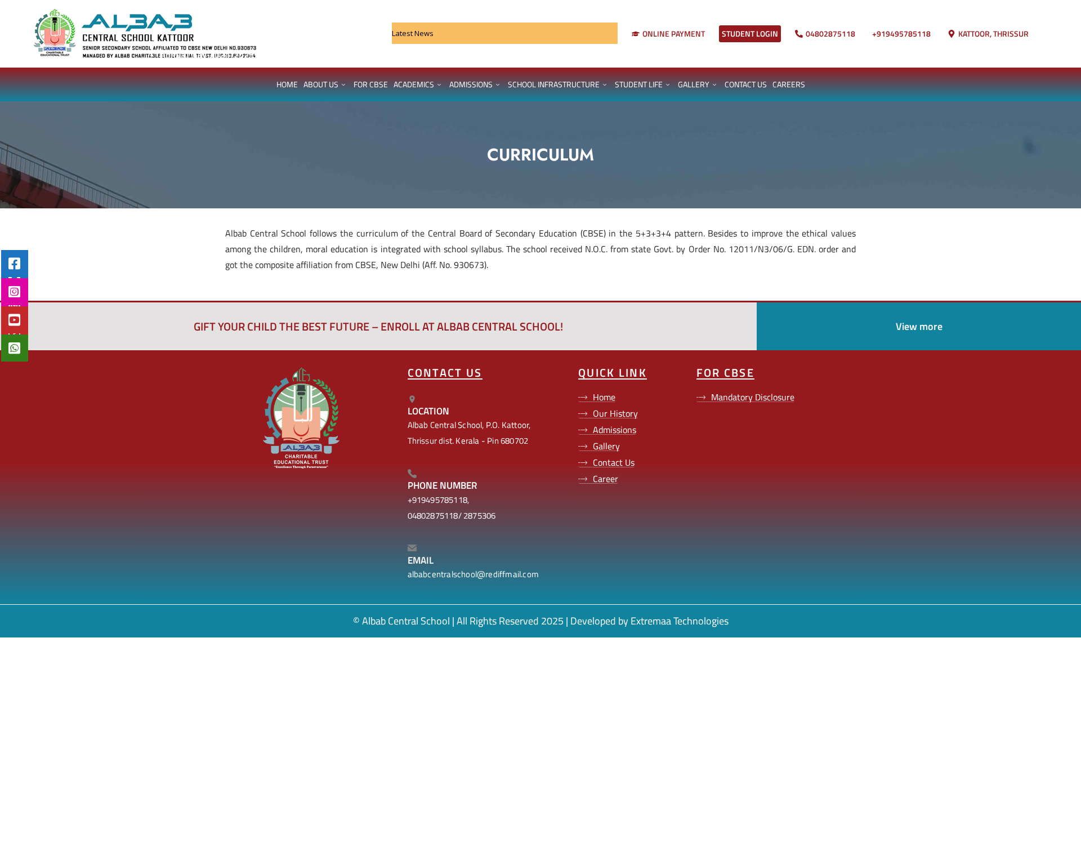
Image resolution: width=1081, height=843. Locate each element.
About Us (320, 84)
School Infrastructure (554, 84)
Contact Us (746, 84)
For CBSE (371, 84)
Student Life (639, 84)
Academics (414, 84)
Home (287, 84)
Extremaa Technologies (680, 620)
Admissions (471, 84)
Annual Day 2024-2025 (196, 54)
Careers (788, 84)
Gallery (693, 84)
